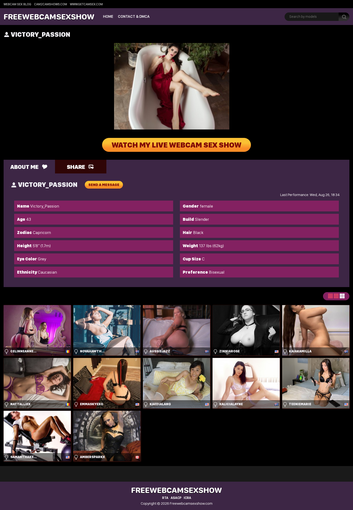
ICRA (187, 498)
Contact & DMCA (134, 16)
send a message (103, 185)
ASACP (176, 498)
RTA (165, 498)
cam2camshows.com (50, 4)
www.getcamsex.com (86, 4)
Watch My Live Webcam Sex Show (176, 144)
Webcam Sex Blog (17, 4)
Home (108, 16)
